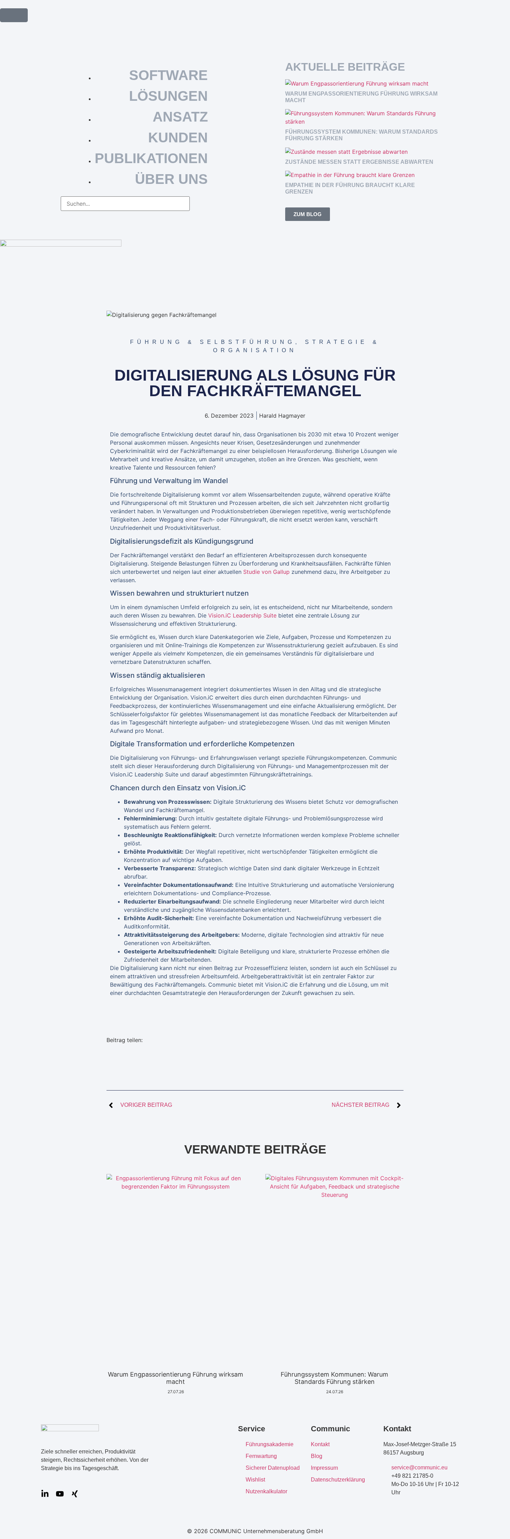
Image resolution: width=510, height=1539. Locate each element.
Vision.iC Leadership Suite (242, 615)
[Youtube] (60, 1494)
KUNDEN (178, 137)
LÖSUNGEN (168, 96)
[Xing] (75, 1494)
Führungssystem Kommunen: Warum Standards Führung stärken (334, 1378)
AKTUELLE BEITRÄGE (345, 67)
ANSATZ (180, 116)
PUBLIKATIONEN (151, 158)
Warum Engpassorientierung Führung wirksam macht (175, 1378)
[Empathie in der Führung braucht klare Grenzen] (350, 174)
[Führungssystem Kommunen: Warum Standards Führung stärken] (364, 121)
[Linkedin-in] (45, 1494)
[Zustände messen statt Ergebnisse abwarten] (346, 151)
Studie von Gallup (266, 571)
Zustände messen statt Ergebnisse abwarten (359, 162)
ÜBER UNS (171, 179)
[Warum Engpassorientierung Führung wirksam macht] (356, 83)
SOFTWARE (168, 75)
